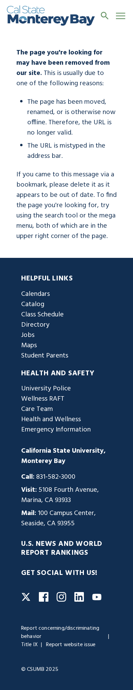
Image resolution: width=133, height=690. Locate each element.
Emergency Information (56, 429)
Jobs (27, 335)
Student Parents (44, 355)
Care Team (37, 409)
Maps (29, 345)
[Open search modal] (104, 15)
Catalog (32, 304)
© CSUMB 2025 (39, 669)
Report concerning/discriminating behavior (60, 632)
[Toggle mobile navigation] (120, 15)
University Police (46, 388)
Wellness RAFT (42, 398)
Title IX (29, 644)
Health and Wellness (51, 419)
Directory (35, 324)
